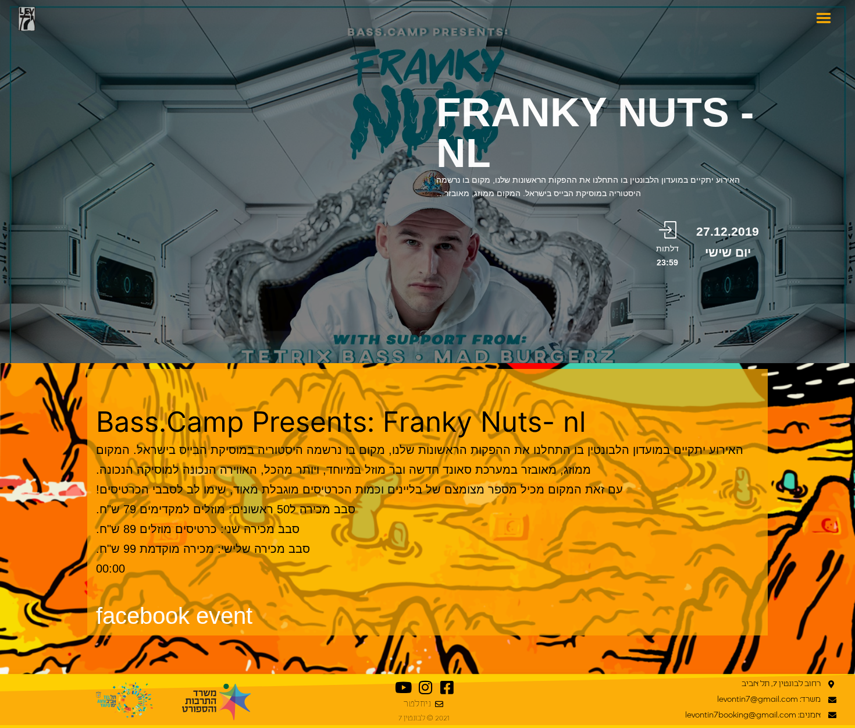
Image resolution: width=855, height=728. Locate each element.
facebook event (174, 615)
